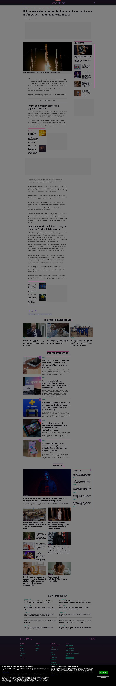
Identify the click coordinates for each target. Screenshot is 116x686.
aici (40, 678)
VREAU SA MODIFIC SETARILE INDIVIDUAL (103, 676)
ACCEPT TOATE (103, 672)
